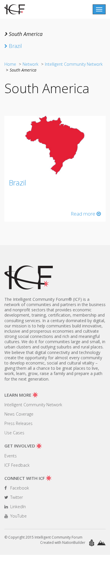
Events (10, 456)
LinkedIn (17, 506)
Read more (84, 213)
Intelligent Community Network (74, 64)
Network (30, 64)
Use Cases (14, 432)
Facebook (19, 488)
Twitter (16, 497)
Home (10, 64)
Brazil (17, 183)
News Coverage (18, 414)
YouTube (18, 516)
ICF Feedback (17, 465)
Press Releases (18, 423)
